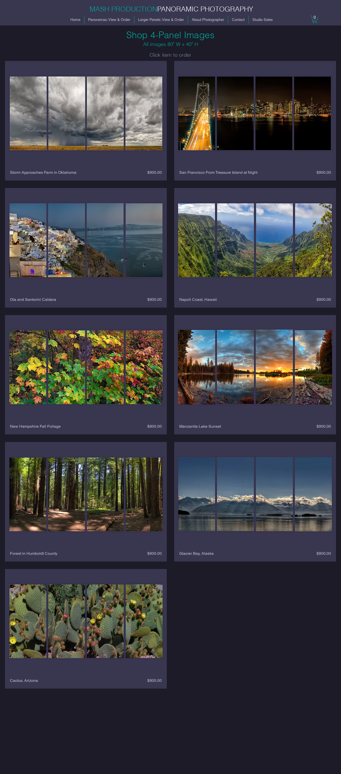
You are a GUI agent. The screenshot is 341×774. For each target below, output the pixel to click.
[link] (315, 19)
